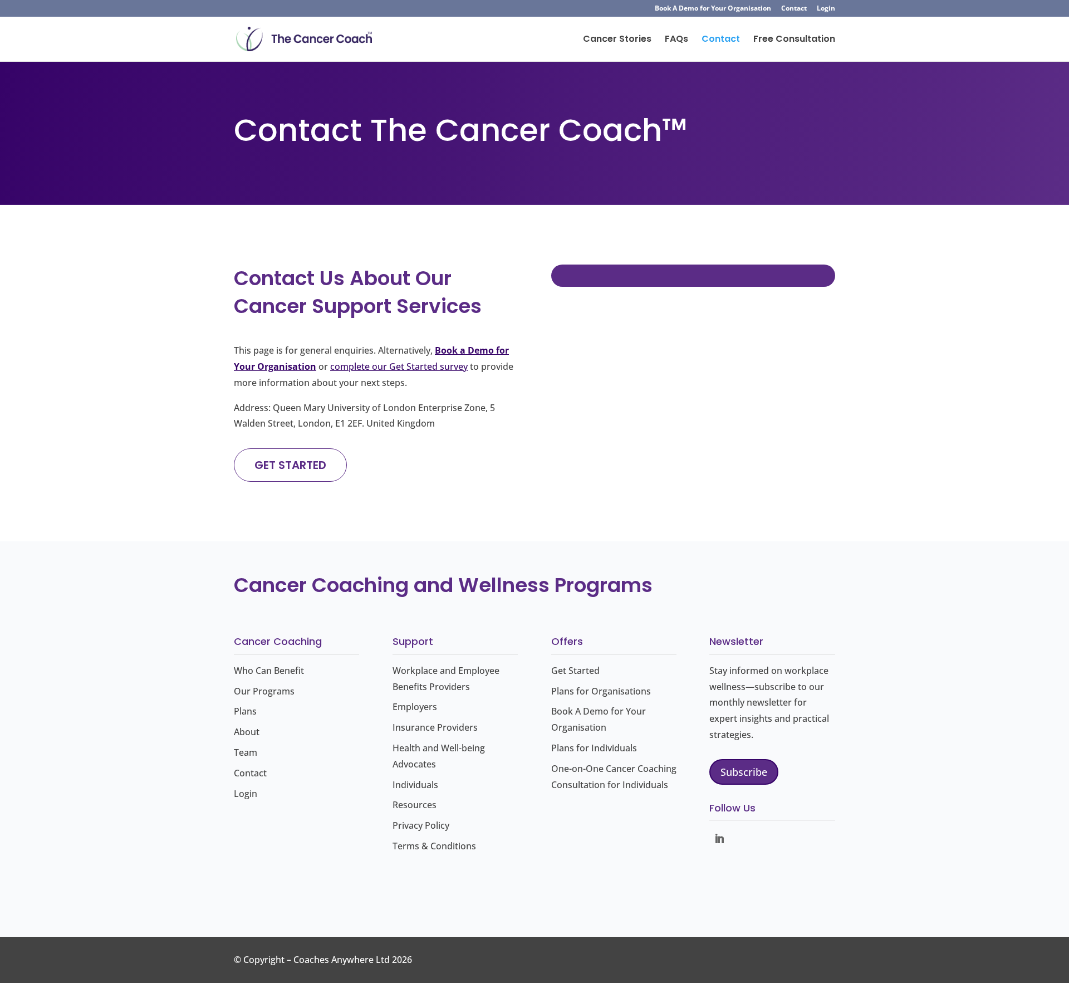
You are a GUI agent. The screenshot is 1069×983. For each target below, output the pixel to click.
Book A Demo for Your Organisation (713, 9)
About (246, 732)
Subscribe (743, 772)
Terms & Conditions (434, 846)
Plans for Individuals (594, 748)
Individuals (415, 785)
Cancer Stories (617, 40)
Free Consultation (794, 40)
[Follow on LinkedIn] (719, 839)
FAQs (676, 40)
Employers (415, 707)
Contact (794, 9)
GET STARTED (290, 465)
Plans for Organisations (601, 691)
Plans (245, 711)
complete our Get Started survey (399, 366)
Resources (415, 805)
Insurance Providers (435, 727)
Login (826, 9)
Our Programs (264, 691)
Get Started (575, 670)
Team (245, 752)
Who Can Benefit (269, 670)
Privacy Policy (421, 825)
